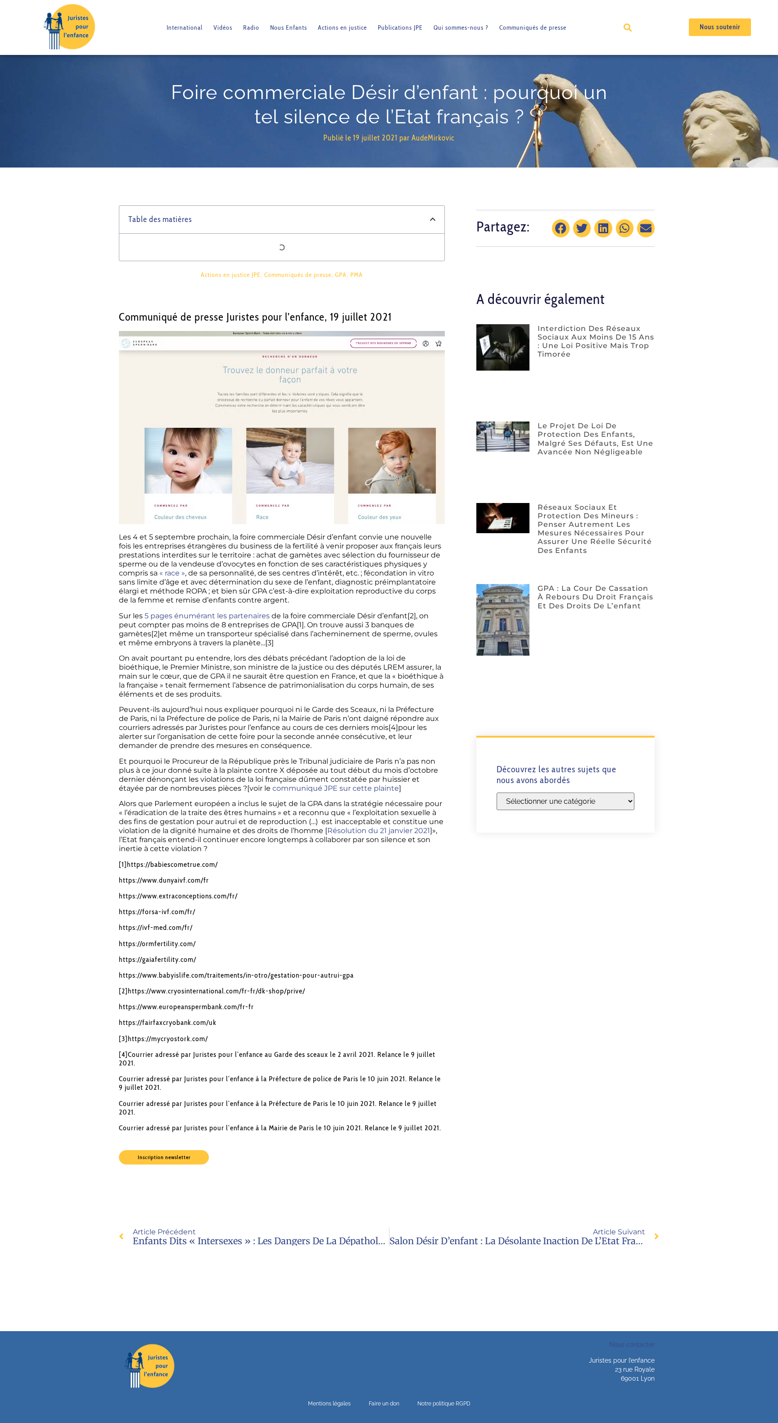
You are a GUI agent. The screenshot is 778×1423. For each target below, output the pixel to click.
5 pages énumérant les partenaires (207, 616)
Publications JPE (400, 27)
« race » (172, 573)
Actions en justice (342, 27)
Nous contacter (632, 1344)
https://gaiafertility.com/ (157, 959)
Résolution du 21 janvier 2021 (378, 830)
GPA (341, 275)
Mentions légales (329, 1403)
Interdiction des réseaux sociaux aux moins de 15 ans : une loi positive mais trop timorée (596, 341)
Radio (251, 27)
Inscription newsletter (164, 1157)
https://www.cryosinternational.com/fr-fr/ (193, 991)
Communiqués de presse (532, 27)
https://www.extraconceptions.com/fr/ (178, 896)
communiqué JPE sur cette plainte (335, 788)
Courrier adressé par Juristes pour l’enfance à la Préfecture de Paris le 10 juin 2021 (247, 1103)
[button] (627, 27)
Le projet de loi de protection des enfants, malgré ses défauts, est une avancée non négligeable (595, 438)
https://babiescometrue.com (171, 864)
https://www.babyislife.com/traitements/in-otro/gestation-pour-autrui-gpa (236, 975)
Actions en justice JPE (231, 275)
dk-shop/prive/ (281, 991)
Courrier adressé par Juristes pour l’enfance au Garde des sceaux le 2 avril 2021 (251, 1054)
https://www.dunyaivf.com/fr (164, 880)
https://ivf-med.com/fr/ (156, 927)
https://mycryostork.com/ (168, 1038)
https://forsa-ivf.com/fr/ (157, 911)
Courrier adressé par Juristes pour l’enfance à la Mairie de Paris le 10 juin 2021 (240, 1128)
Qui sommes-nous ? (461, 27)
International (185, 27)
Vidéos (222, 27)
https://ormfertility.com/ (157, 943)
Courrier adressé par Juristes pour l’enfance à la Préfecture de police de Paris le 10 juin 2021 (262, 1078)
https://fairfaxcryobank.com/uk (168, 1022)
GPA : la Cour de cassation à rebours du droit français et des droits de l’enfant (595, 597)
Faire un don (384, 1403)
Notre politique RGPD (443, 1403)
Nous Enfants (288, 27)
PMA (356, 275)
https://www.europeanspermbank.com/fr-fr (186, 1006)
